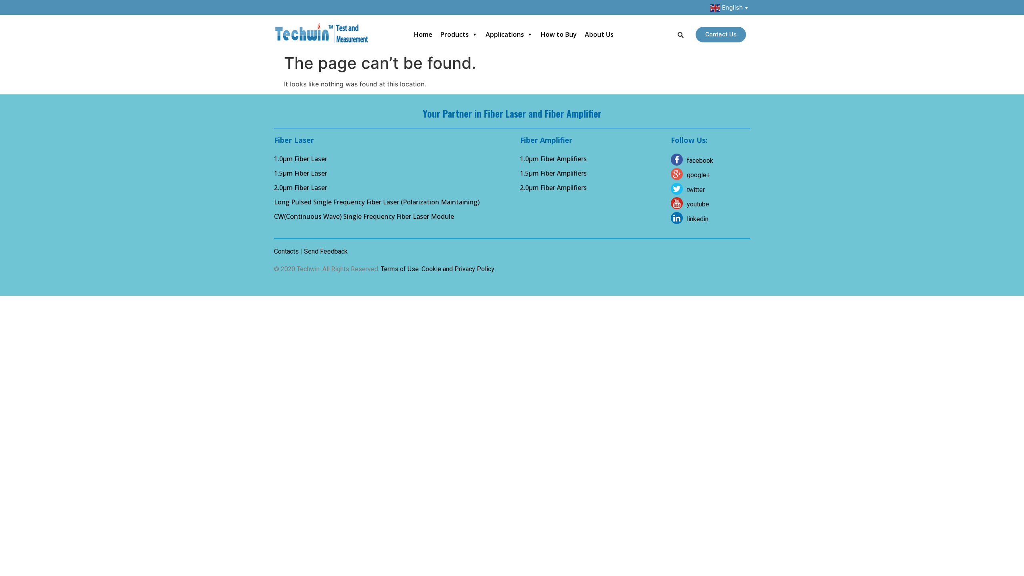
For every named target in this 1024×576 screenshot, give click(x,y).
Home (423, 34)
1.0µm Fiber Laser (300, 158)
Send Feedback (326, 251)
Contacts (286, 251)
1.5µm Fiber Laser (300, 173)
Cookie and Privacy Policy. (458, 269)
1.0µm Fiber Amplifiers (553, 158)
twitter (696, 190)
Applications (505, 34)
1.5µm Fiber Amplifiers (553, 173)
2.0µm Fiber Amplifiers (553, 187)
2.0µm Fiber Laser (300, 187)
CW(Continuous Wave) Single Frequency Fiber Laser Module (364, 216)
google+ (698, 175)
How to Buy (559, 34)
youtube (698, 204)
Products (454, 34)
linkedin (697, 219)
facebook (700, 160)
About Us (599, 34)
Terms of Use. (400, 269)
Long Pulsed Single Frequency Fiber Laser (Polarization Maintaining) (377, 202)
